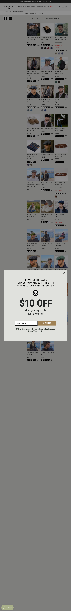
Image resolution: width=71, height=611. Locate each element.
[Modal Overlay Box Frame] (35, 305)
